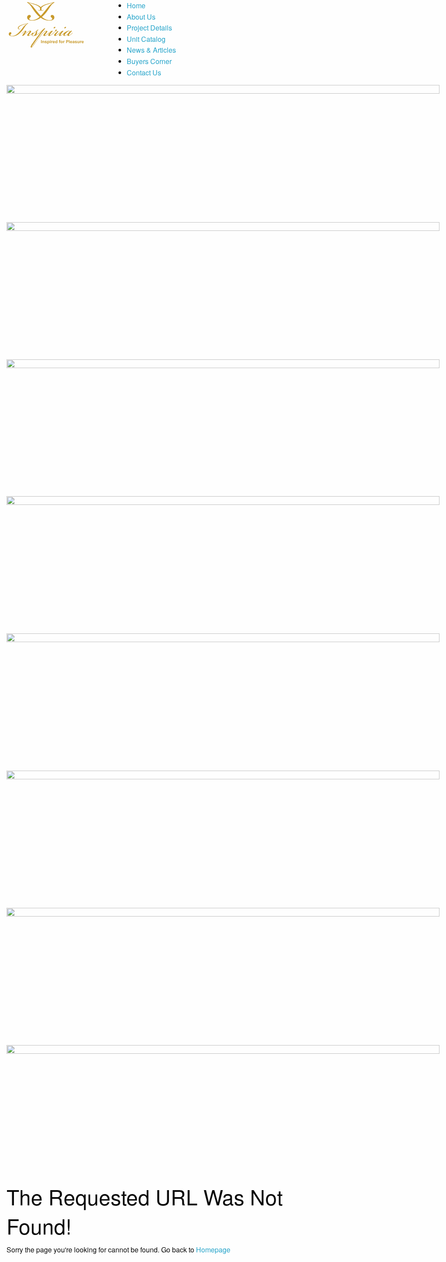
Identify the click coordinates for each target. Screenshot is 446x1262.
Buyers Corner (149, 61)
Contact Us (144, 73)
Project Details (149, 28)
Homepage (213, 1250)
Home (136, 5)
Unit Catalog (146, 39)
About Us (141, 17)
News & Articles (151, 50)
